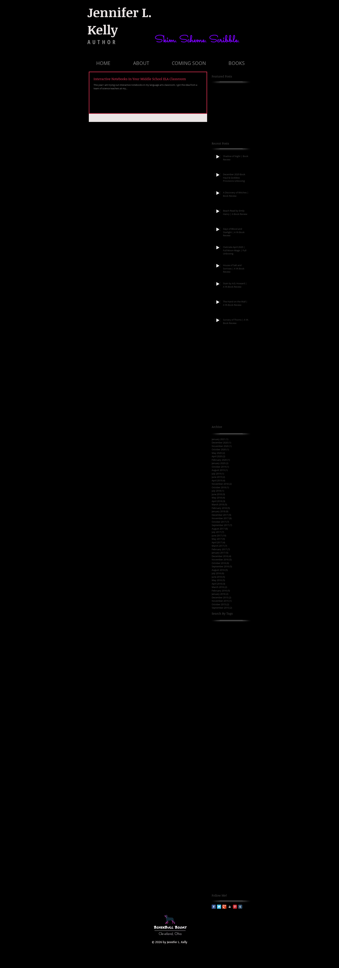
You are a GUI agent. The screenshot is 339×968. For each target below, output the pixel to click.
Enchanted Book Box (224, 869)
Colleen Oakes (239, 825)
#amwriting (218, 624)
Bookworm (239, 797)
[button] (141, 63)
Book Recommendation (225, 736)
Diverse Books (230, 847)
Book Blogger (236, 719)
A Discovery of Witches (225, 663)
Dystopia (217, 858)
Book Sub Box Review (224, 758)
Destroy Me (218, 842)
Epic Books (218, 881)
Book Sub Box (220, 752)
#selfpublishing (236, 624)
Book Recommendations (226, 741)
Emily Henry (237, 858)
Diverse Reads (220, 853)
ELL (226, 858)
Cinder (244, 819)
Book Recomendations (225, 730)
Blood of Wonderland (224, 713)
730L (243, 652)
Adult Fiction (237, 674)
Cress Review (219, 836)
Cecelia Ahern (220, 814)
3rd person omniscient (225, 652)
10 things (217, 630)
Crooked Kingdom (239, 836)
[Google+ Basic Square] (224, 907)
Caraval (243, 803)
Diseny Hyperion (237, 842)
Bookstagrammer (222, 786)
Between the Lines (222, 708)
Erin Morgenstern (222, 886)
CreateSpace (219, 830)
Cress (232, 830)
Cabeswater (230, 803)
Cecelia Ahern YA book (225, 819)
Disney (216, 847)
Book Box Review (221, 724)
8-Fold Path (218, 658)
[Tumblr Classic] (240, 907)
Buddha (216, 803)
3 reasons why (220, 641)
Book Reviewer (220, 747)
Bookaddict (233, 775)
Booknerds (218, 780)
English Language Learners (228, 875)
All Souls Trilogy (221, 691)
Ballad (215, 702)
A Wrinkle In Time (222, 669)
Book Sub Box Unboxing (226, 763)
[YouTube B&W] (230, 907)
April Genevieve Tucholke (226, 697)
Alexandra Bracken (223, 685)
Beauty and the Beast (233, 702)
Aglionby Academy (222, 680)
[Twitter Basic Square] (219, 907)
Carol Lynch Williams (224, 808)
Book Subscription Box (225, 769)
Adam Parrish (220, 674)
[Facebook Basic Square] (214, 907)
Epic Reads (232, 881)
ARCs (245, 669)
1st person (231, 630)
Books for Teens (235, 780)
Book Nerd (239, 724)
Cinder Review (220, 825)
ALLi (237, 669)
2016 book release (237, 635)
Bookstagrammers (222, 791)
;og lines (232, 658)
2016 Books (218, 635)
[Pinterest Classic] (235, 907)
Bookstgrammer (221, 797)
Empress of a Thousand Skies (229, 864)
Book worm (218, 775)
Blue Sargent (219, 719)
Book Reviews (239, 747)
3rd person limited (223, 646)
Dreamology (238, 853)
